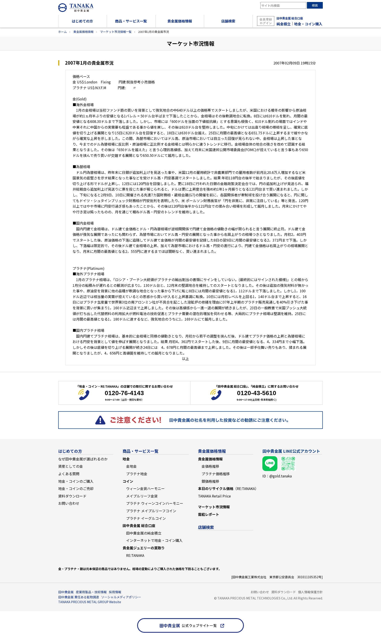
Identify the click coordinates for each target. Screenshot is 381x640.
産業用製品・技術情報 (91, 592)
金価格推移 (210, 466)
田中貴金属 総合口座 (289, 18)
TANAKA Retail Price (214, 496)
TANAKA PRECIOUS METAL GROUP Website (89, 602)
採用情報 (115, 592)
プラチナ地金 (136, 473)
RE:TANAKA (135, 555)
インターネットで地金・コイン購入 (154, 540)
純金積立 (283, 23)
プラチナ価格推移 (216, 473)
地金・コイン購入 (308, 23)
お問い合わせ (68, 503)
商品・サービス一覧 (140, 451)
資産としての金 (70, 466)
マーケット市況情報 (214, 506)
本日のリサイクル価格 (228, 488)
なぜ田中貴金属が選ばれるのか (83, 459)
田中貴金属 (66, 592)
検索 (315, 5)
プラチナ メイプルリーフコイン (151, 510)
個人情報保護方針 (310, 592)
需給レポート (208, 514)
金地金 (131, 466)
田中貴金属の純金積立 (143, 533)
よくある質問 (68, 473)
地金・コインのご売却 (75, 488)
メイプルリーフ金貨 (142, 496)
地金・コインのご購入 (75, 481)
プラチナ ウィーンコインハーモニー (154, 503)
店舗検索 (206, 527)
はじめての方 (70, 451)
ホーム (62, 32)
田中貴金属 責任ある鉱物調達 (78, 597)
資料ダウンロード (72, 496)
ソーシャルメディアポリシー (121, 597)
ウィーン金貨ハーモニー (145, 488)
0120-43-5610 (256, 393)
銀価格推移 (210, 481)
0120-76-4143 (124, 393)
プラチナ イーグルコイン (146, 518)
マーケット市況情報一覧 (116, 32)
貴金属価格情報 (83, 32)
